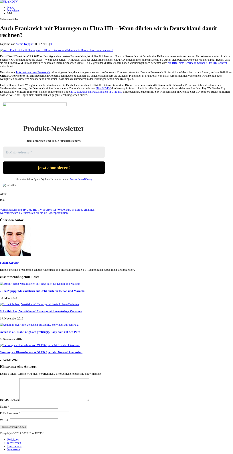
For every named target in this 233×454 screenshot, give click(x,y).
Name (4, 406)
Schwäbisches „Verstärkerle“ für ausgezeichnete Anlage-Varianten (41, 311)
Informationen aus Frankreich (33, 72)
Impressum (13, 449)
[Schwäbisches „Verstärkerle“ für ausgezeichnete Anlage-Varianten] (39, 304)
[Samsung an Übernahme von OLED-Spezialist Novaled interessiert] (40, 345)
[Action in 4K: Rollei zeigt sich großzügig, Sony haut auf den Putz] (39, 324)
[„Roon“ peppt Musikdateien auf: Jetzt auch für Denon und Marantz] (40, 283)
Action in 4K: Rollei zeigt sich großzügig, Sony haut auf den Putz (40, 331)
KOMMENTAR (9, 400)
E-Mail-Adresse (10, 413)
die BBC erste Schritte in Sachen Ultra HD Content (197, 62)
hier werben (14, 442)
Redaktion (13, 439)
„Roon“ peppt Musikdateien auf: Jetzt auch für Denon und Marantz (42, 291)
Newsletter (13, 10)
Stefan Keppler (24, 44)
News (10, 7)
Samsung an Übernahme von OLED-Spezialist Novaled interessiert (41, 352)
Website (4, 420)
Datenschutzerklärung (81, 179)
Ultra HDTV (103, 88)
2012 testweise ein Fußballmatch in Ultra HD (96, 91)
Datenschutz (14, 446)
